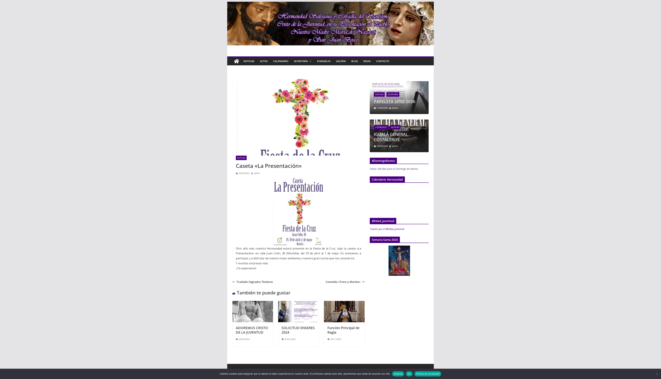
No (409, 373)
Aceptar (398, 373)
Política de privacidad (428, 373)
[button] (310, 61)
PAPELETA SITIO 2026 (394, 101)
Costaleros (381, 127)
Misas (367, 61)
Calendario (280, 61)
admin (257, 173)
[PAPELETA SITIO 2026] (399, 83)
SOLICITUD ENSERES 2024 (298, 330)
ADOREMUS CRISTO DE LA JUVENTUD (252, 330)
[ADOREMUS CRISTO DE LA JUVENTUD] (252, 303)
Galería (341, 61)
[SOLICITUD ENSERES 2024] (298, 303)
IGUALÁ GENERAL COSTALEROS (391, 136)
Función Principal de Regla (343, 330)
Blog (354, 61)
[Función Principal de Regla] (344, 303)
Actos (264, 61)
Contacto (382, 61)
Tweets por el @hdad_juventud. (387, 229)
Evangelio (323, 61)
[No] (656, 374)
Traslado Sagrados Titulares (255, 282)
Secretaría (301, 61)
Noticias (248, 61)
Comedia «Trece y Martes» (343, 282)
